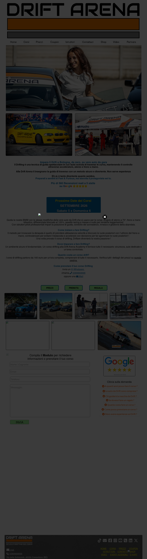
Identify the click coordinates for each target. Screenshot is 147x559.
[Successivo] (138, 78)
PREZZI (49, 287)
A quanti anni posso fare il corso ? (120, 386)
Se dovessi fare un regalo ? (121, 400)
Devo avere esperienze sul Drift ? (121, 414)
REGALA (98, 287)
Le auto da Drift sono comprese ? (121, 391)
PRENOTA (74, 287)
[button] (137, 540)
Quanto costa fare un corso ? (121, 404)
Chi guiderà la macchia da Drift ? (121, 396)
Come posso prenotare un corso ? (121, 409)
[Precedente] (9, 78)
